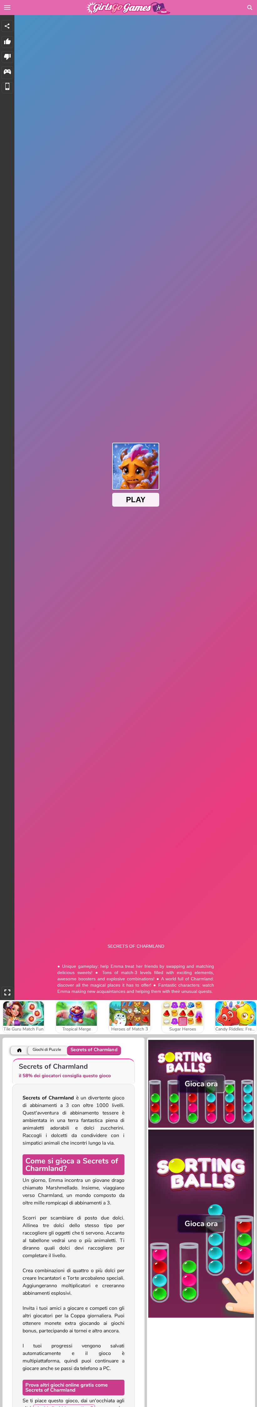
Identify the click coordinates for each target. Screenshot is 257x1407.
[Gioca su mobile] (7, 88)
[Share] (7, 26)
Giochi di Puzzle (47, 1050)
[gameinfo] (7, 72)
